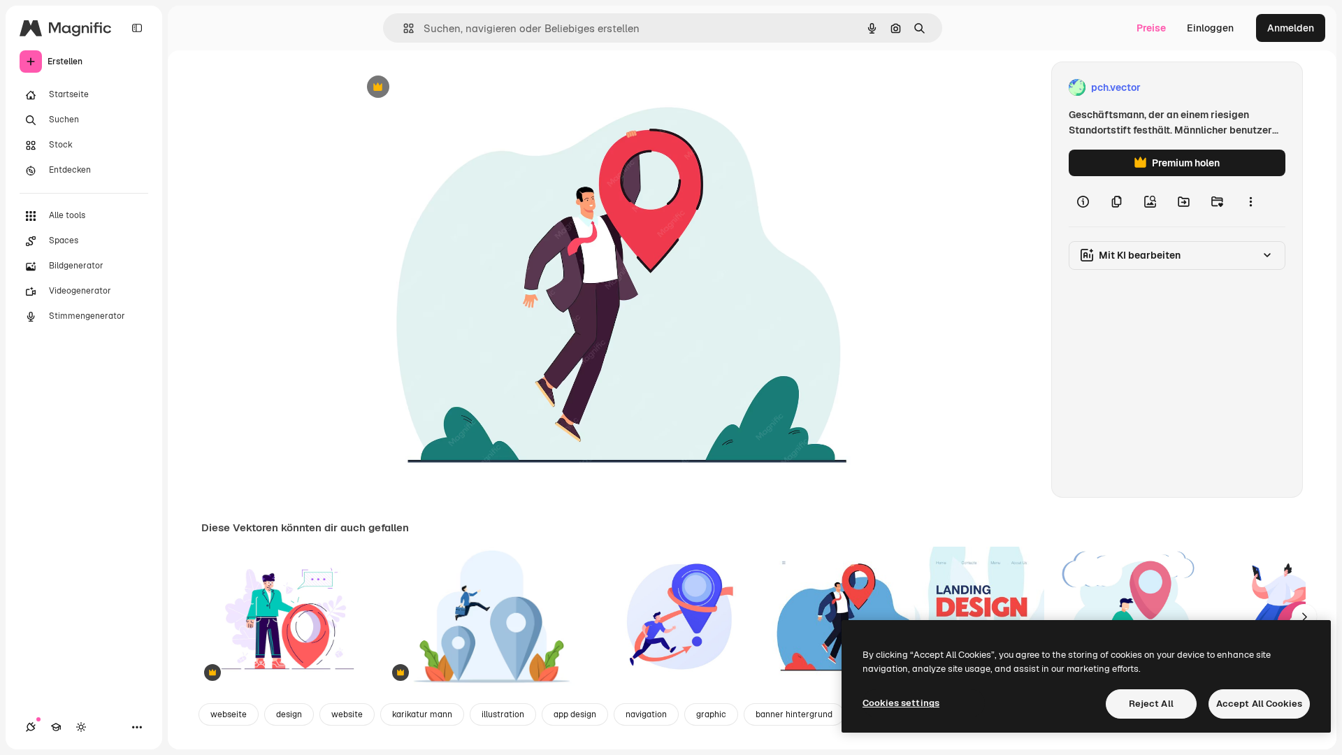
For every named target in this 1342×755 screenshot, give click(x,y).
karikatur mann (422, 714)
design (289, 714)
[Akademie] (56, 727)
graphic (711, 714)
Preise (1151, 28)
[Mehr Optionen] (1250, 201)
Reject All (1151, 704)
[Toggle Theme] (81, 727)
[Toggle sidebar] (137, 28)
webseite (228, 714)
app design (575, 714)
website (347, 714)
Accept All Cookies (1259, 704)
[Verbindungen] (31, 727)
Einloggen (1210, 28)
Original (442, 87)
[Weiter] (1304, 616)
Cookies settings (901, 703)
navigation (646, 714)
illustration (503, 714)
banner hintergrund (794, 714)
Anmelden (1290, 28)
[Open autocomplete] (403, 28)
